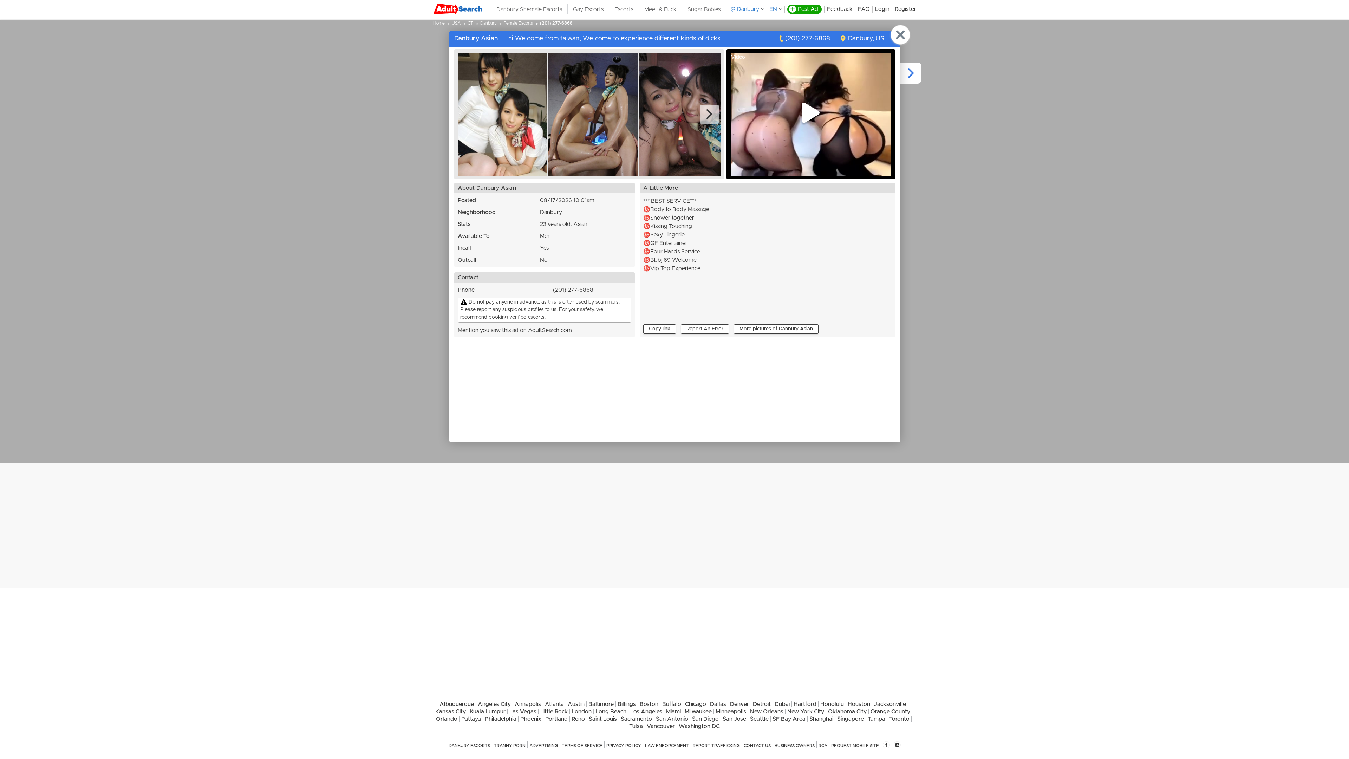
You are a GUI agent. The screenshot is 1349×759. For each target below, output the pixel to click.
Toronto (899, 719)
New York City (805, 711)
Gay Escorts (588, 9)
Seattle (759, 719)
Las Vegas (522, 711)
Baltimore (601, 704)
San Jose (734, 719)
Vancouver (661, 726)
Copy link (659, 328)
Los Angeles (646, 711)
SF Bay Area (789, 719)
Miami (673, 711)
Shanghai (821, 719)
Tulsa (636, 726)
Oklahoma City (847, 711)
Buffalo (671, 704)
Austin (576, 704)
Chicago (695, 704)
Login (882, 9)
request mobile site (855, 746)
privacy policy (623, 746)
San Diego (705, 719)
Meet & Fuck (660, 9)
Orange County (890, 711)
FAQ (864, 9)
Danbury (488, 23)
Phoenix (530, 719)
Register (905, 9)
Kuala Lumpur (488, 711)
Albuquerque (456, 704)
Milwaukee (698, 711)
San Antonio (672, 719)
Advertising (543, 746)
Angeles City (494, 704)
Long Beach (610, 711)
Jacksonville (890, 704)
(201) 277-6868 (556, 23)
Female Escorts (518, 23)
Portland (556, 719)
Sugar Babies (704, 9)
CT (470, 23)
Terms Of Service (582, 746)
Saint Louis (603, 719)
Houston (859, 704)
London (582, 711)
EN (773, 9)
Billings (627, 704)
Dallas (718, 704)
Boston (649, 704)
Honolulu (832, 704)
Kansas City (450, 711)
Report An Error (704, 328)
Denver (739, 704)
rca (823, 746)
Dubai (782, 704)
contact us (757, 746)
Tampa (876, 719)
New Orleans (766, 711)
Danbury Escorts (469, 746)
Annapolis (528, 704)
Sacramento (636, 719)
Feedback (840, 9)
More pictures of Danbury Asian (776, 328)
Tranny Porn (510, 746)
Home (439, 23)
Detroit (762, 704)
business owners (795, 746)
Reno (578, 719)
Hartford (805, 704)
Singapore (850, 719)
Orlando (446, 719)
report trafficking (716, 746)
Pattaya (471, 719)
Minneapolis (731, 711)
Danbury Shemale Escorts (529, 9)
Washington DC (699, 726)
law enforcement (667, 746)
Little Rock (554, 711)
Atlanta (554, 704)
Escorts (623, 9)
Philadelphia (500, 719)
